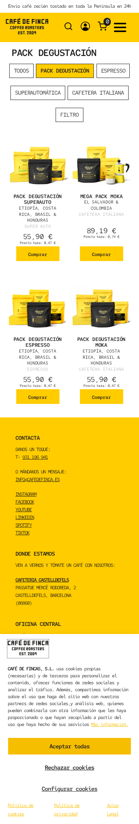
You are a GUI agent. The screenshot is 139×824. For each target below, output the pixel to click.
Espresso (113, 70)
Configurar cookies (69, 789)
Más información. (109, 724)
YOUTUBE (23, 510)
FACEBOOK (24, 502)
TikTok (22, 533)
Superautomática (38, 92)
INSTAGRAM (25, 494)
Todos (21, 70)
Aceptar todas (69, 746)
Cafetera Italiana (98, 92)
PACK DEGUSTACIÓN (65, 70)
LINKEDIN (24, 517)
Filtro (69, 114)
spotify (23, 525)
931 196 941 (35, 457)
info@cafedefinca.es (37, 479)
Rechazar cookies (69, 767)
